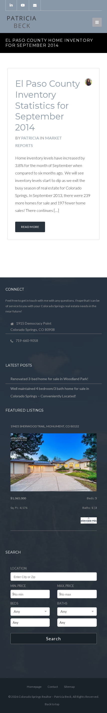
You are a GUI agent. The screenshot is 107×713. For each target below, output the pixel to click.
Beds (14, 603)
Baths (62, 603)
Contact (53, 687)
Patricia (30, 137)
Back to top (52, 704)
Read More (30, 227)
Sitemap (69, 687)
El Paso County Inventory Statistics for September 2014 (47, 105)
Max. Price (65, 586)
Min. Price (18, 586)
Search (53, 638)
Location (18, 568)
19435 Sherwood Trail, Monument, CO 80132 (44, 426)
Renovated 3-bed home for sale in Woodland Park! (49, 379)
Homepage (34, 687)
